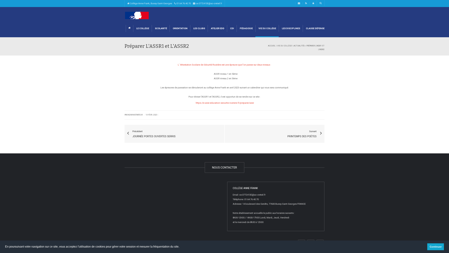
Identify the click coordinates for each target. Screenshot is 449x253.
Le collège (142, 28)
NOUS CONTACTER (224, 167)
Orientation (179, 28)
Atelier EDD (217, 28)
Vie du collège (267, 28)
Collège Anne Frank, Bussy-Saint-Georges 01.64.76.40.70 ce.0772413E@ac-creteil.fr (175, 3)
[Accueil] (137, 15)
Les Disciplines (290, 28)
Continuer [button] (436, 246)
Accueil (272, 46)
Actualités (299, 46)
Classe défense (314, 28)
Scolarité (160, 28)
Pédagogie (246, 28)
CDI (232, 28)
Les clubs (199, 28)
